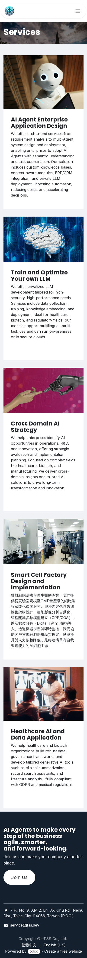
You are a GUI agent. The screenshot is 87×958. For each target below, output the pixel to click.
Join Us (19, 877)
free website (71, 951)
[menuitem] (29, 944)
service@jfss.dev (24, 925)
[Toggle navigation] (77, 11)
